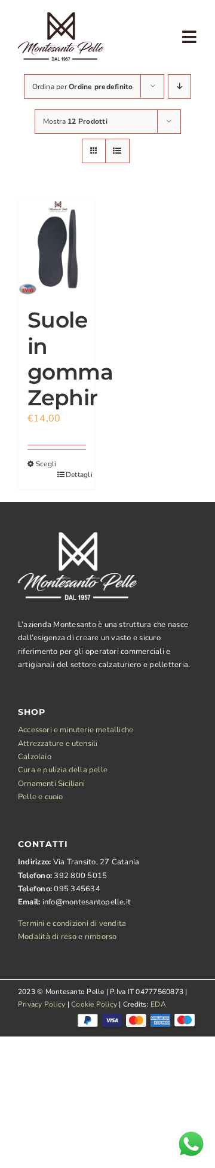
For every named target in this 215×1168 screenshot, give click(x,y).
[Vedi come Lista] (117, 151)
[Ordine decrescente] (179, 86)
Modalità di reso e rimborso (67, 936)
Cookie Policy (94, 1004)
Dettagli (76, 474)
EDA (158, 1004)
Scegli (46, 464)
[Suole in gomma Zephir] (57, 247)
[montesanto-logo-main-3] (61, 16)
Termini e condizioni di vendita (72, 923)
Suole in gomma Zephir (70, 359)
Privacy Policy (41, 1004)
